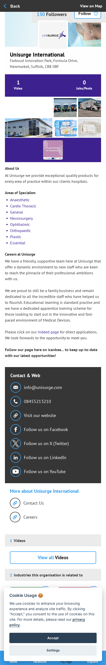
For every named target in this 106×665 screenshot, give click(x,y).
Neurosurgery (21, 218)
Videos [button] (53, 557)
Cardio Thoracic (23, 205)
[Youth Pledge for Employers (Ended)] (53, 150)
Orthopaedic (20, 230)
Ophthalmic (20, 224)
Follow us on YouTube (45, 471)
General (16, 212)
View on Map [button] (91, 5)
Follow (84, 14)
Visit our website (40, 415)
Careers (30, 517)
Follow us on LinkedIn (45, 457)
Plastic (15, 236)
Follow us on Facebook (46, 429)
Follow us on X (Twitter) (46, 443)
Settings (53, 650)
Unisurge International (37, 54)
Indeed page (48, 331)
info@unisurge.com (43, 387)
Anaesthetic (20, 199)
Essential (17, 242)
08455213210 (37, 401)
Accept (53, 638)
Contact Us (33, 503)
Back (15, 6)
